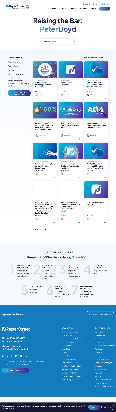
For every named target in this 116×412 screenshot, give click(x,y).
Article (103, 57)
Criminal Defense (101, 339)
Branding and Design (16, 74)
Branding (65, 352)
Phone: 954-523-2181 (13, 338)
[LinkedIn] (26, 356)
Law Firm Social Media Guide (72, 366)
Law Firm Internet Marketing (72, 339)
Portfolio (54, 9)
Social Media (66, 356)
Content (12, 70)
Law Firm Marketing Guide (71, 376)
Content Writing (67, 346)
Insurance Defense (102, 359)
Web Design (14, 62)
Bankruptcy (99, 332)
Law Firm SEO (67, 335)
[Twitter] (3, 356)
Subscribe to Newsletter (19, 93)
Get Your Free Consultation (99, 314)
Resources (83, 9)
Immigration (99, 356)
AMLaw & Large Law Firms (104, 386)
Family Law (99, 349)
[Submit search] (74, 41)
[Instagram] (7, 356)
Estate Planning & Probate (104, 346)
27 (42, 229)
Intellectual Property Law (104, 363)
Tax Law (98, 376)
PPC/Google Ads (68, 342)
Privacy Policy (15, 408)
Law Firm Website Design (71, 332)
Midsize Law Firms (101, 383)
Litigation (98, 366)
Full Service (99, 352)
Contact (105, 9)
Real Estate (99, 373)
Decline (107, 407)
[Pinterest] (16, 356)
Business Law (100, 335)
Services (73, 9)
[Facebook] (11, 356)
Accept (94, 407)
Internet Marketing (16, 66)
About (93, 9)
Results (63, 9)
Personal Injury (100, 369)
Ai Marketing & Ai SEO (69, 380)
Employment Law (101, 342)
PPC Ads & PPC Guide (70, 369)
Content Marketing (69, 359)
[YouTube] (21, 356)
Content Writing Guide (70, 363)
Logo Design (66, 349)
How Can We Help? (89, 4)
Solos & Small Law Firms (103, 380)
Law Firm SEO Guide (69, 373)
